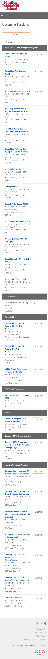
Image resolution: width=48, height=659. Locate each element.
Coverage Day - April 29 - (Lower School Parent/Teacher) (15, 557)
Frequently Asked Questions (35, 639)
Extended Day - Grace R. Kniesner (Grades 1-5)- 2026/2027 (15, 326)
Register (38, 54)
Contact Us (41, 629)
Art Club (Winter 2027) (14, 169)
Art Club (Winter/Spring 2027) (17, 221)
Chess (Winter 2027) (13, 186)
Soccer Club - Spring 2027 (15, 279)
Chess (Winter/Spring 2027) (16, 204)
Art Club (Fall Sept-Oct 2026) (17, 91)
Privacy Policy (40, 632)
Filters (16, 34)
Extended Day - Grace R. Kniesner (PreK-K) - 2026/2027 (15, 349)
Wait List (38, 303)
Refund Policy (40, 636)
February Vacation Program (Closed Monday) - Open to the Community (17, 514)
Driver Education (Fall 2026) (16, 302)
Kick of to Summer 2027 (15, 597)
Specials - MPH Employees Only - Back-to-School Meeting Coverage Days (17, 445)
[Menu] (4, 16)
